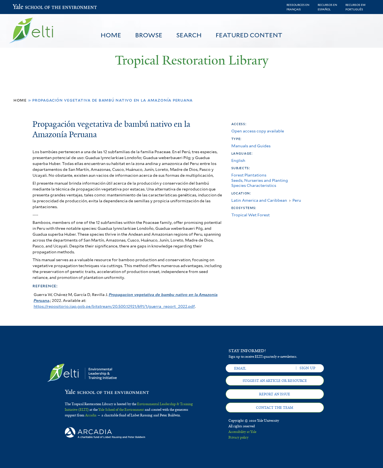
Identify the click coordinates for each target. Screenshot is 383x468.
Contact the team (274, 407)
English (238, 160)
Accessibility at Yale (242, 432)
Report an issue (274, 394)
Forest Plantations (248, 175)
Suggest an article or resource (275, 380)
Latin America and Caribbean (259, 200)
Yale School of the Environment (27, 7)
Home (111, 35)
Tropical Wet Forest (250, 214)
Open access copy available (257, 131)
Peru (296, 200)
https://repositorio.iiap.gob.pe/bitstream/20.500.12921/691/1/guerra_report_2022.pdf (114, 306)
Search (189, 35)
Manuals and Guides (251, 145)
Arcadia (90, 415)
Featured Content (249, 35)
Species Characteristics (253, 185)
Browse (148, 35)
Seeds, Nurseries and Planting (259, 180)
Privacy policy (238, 437)
